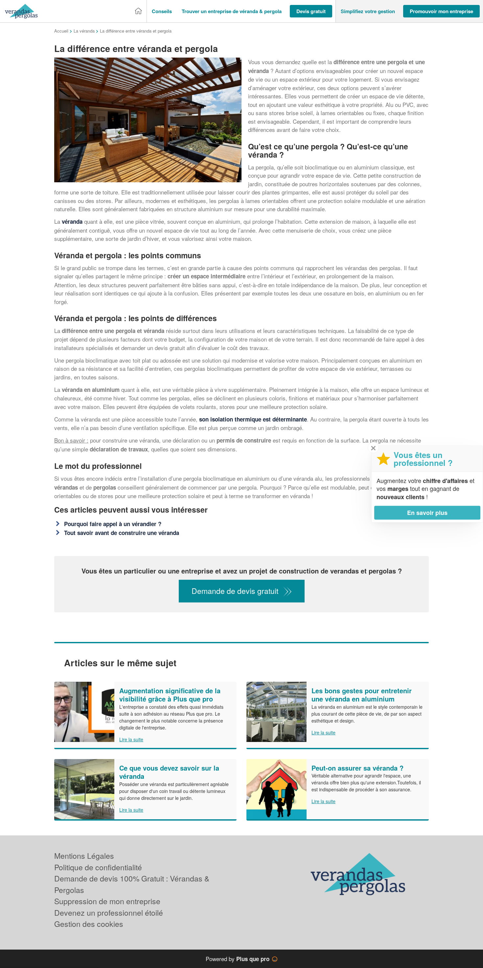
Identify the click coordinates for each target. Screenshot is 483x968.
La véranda (84, 31)
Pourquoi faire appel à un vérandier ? (112, 524)
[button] (162, 11)
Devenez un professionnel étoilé (108, 912)
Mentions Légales (84, 855)
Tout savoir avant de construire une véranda (121, 533)
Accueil (61, 31)
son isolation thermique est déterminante (253, 419)
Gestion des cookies (88, 923)
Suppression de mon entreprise (107, 901)
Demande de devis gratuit (235, 590)
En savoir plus (427, 512)
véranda (71, 221)
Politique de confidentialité (98, 867)
